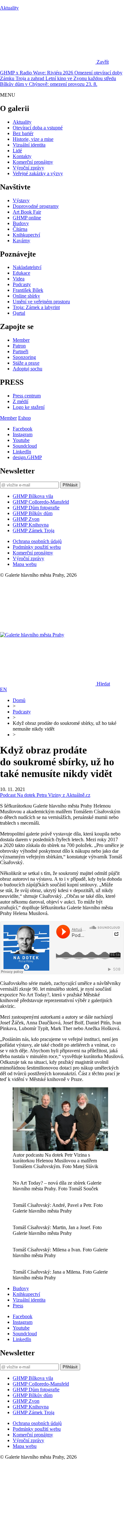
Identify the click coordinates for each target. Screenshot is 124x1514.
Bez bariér (23, 133)
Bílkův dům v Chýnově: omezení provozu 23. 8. (48, 84)
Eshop (24, 418)
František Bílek (28, 290)
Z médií (20, 401)
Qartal (19, 313)
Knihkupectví (26, 234)
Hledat (103, 683)
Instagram (22, 434)
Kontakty (22, 156)
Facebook (22, 428)
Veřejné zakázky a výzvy (38, 173)
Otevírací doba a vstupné (38, 127)
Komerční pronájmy (33, 162)
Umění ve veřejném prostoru (41, 301)
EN (3, 689)
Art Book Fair (27, 212)
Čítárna (20, 229)
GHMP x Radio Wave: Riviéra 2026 (37, 72)
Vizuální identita (29, 145)
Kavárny (21, 240)
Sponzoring (24, 357)
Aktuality (9, 7)
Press (18, 1305)
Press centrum (27, 395)
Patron (19, 345)
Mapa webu (25, 564)
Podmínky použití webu (37, 547)
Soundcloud (25, 446)
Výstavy (21, 200)
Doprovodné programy (36, 206)
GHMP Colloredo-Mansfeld (41, 502)
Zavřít (103, 62)
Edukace (21, 273)
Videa (18, 278)
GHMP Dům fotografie (36, 507)
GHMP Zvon (26, 519)
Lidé (17, 150)
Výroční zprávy (28, 167)
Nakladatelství (27, 267)
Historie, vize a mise (33, 139)
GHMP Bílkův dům (32, 513)
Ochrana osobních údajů (37, 541)
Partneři (20, 351)
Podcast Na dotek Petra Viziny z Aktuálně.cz (45, 795)
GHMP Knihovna (31, 524)
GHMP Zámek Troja (33, 530)
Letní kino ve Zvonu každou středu (80, 78)
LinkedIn (22, 451)
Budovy (21, 223)
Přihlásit (70, 485)
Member (21, 340)
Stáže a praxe (26, 363)
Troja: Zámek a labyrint (36, 307)
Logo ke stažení (29, 407)
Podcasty (22, 284)
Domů (19, 700)
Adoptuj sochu (27, 368)
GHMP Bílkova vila (33, 496)
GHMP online (27, 217)
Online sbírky (26, 296)
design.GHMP (27, 457)
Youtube (21, 440)
